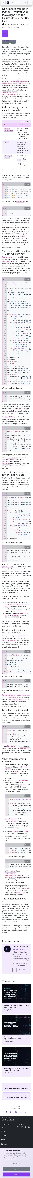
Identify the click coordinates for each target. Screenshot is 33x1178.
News (3, 1140)
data (14, 40)
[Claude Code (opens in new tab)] (21, 1112)
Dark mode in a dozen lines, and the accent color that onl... (16, 1069)
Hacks (6, 33)
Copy (28, 184)
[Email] (24, 970)
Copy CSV (27, 121)
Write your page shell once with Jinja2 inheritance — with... (15, 1038)
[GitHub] (14, 970)
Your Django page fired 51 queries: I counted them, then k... (16, 1006)
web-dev (6, 40)
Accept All (16, 1174)
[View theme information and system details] (26, 1112)
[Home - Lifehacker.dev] (8, 3)
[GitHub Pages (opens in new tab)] (16, 1112)
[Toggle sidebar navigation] (4, 3)
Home (3, 1127)
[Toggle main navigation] (29, 3)
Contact (4, 1144)
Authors (4, 1135)
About (3, 1131)
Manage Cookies (17, 1163)
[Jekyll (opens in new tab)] (7, 1112)
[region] (19, 192)
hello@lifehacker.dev (8, 1120)
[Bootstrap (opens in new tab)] (12, 1112)
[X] (19, 970)
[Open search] (25, 3)
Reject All (16, 1169)
